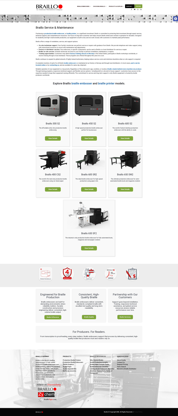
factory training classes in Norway (82, 53)
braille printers (41, 367)
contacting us (54, 65)
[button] (175, 18)
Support (129, 6)
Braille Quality (89, 317)
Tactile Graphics (68, 364)
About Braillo (121, 360)
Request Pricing (122, 364)
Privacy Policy (138, 412)
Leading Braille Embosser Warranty (102, 369)
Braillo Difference (53, 317)
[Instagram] (137, 9)
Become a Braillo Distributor (126, 369)
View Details (52, 138)
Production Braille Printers (72, 360)
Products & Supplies (116, 6)
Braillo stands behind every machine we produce (124, 69)
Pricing (138, 6)
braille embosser (81, 83)
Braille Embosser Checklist (99, 367)
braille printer (71, 33)
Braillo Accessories (69, 371)
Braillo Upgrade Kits (69, 369)
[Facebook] (131, 9)
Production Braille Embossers (73, 362)
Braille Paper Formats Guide (99, 364)
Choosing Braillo (99, 6)
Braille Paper (67, 367)
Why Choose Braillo (96, 360)
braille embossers (70, 63)
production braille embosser (54, 33)
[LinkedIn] (141, 9)
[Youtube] (134, 9)
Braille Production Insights (99, 362)
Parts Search (121, 367)
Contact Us (121, 362)
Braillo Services (125, 317)
